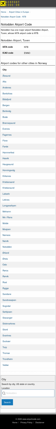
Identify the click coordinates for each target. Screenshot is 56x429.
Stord (5, 329)
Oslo (5, 264)
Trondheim (8, 358)
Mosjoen (7, 229)
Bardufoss (7, 93)
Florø (5, 140)
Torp (5, 347)
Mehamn (7, 211)
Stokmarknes (9, 323)
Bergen (6, 105)
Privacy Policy (26, 422)
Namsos (6, 234)
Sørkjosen (7, 311)
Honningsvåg (9, 170)
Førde (5, 146)
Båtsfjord (7, 99)
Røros (5, 270)
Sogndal (6, 305)
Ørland (6, 252)
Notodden (7, 246)
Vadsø (6, 364)
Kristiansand (8, 181)
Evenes (6, 128)
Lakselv (6, 193)
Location (6, 388)
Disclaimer (39, 422)
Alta (4, 81)
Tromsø (6, 352)
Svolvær (6, 341)
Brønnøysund (9, 122)
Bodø (5, 116)
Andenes (7, 87)
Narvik (6, 240)
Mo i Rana (7, 217)
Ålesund (6, 75)
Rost (5, 282)
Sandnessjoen (9, 299)
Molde (5, 223)
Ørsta (5, 258)
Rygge (6, 288)
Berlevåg (7, 111)
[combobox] (28, 393)
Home (14, 422)
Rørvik (6, 276)
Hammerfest (8, 152)
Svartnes (7, 335)
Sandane (7, 293)
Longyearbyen (9, 205)
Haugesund (8, 164)
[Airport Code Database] (28, 3)
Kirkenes (7, 175)
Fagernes (7, 134)
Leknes (6, 199)
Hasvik (6, 158)
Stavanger (7, 317)
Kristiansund (8, 187)
